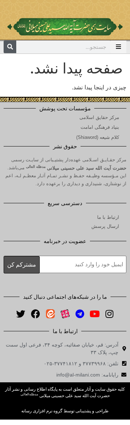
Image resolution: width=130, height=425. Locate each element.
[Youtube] (94, 314)
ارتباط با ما (108, 217)
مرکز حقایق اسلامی (99, 117)
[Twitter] (20, 314)
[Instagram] (109, 314)
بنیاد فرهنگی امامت (100, 127)
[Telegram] (80, 314)
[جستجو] (10, 47)
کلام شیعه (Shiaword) (97, 137)
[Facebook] (35, 314)
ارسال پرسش (105, 226)
